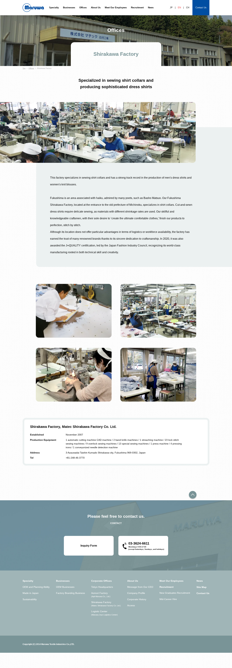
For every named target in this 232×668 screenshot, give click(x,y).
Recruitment (137, 7)
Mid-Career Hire (168, 599)
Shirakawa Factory (106, 603)
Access (131, 605)
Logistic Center (104, 613)
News (151, 7)
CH (187, 7)
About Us (96, 7)
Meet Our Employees (116, 7)
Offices (83, 7)
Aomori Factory (100, 594)
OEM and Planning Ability (36, 587)
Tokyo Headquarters (102, 587)
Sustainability (30, 599)
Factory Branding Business (70, 593)
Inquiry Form (89, 545)
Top (24, 68)
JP (171, 7)
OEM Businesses (65, 587)
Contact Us (201, 7)
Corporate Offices (101, 580)
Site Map (202, 587)
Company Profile (136, 593)
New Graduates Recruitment (174, 593)
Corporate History (136, 599)
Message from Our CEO (140, 587)
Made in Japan (31, 593)
